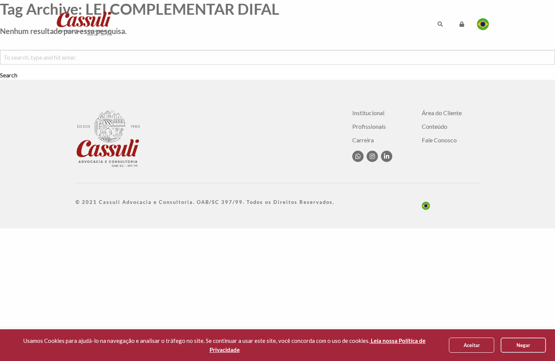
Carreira (304, 24)
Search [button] (8, 75)
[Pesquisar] (440, 24)
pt (426, 206)
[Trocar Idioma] (483, 24)
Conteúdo (344, 24)
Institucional (161, 24)
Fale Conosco (395, 24)
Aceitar (472, 345)
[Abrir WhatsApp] (536, 341)
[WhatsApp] (358, 156)
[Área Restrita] (462, 24)
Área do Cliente (442, 113)
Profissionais (256, 24)
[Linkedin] (386, 156)
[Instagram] (372, 156)
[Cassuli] (84, 23)
